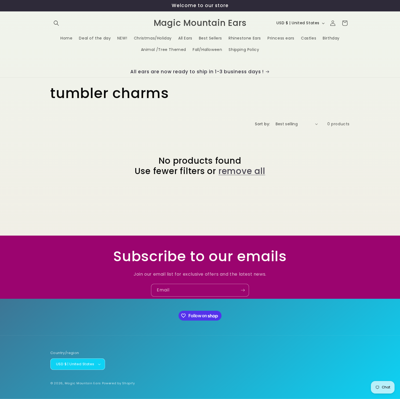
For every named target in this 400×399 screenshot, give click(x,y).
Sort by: (262, 124)
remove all (242, 171)
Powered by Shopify (118, 383)
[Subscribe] (243, 290)
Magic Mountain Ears (83, 383)
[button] (56, 23)
